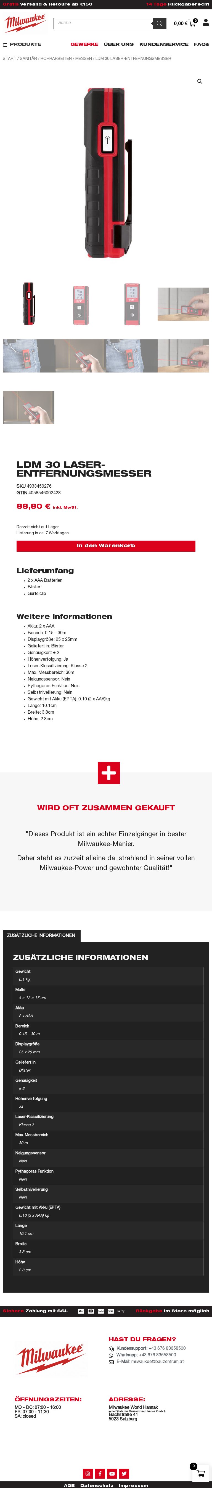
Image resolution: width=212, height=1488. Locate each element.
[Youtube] (112, 1474)
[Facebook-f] (100, 1474)
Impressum (133, 1486)
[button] (22, 45)
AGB (69, 1486)
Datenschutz (96, 1486)
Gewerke (84, 45)
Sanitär (28, 59)
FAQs (201, 45)
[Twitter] (124, 1474)
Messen (83, 59)
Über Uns (119, 45)
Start (9, 59)
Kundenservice (164, 45)
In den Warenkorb (106, 546)
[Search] (159, 23)
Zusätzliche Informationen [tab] (41, 936)
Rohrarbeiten (56, 59)
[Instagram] (88, 1474)
